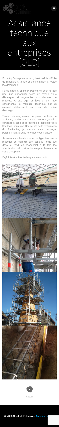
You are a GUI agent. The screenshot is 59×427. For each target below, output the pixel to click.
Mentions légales (45, 416)
